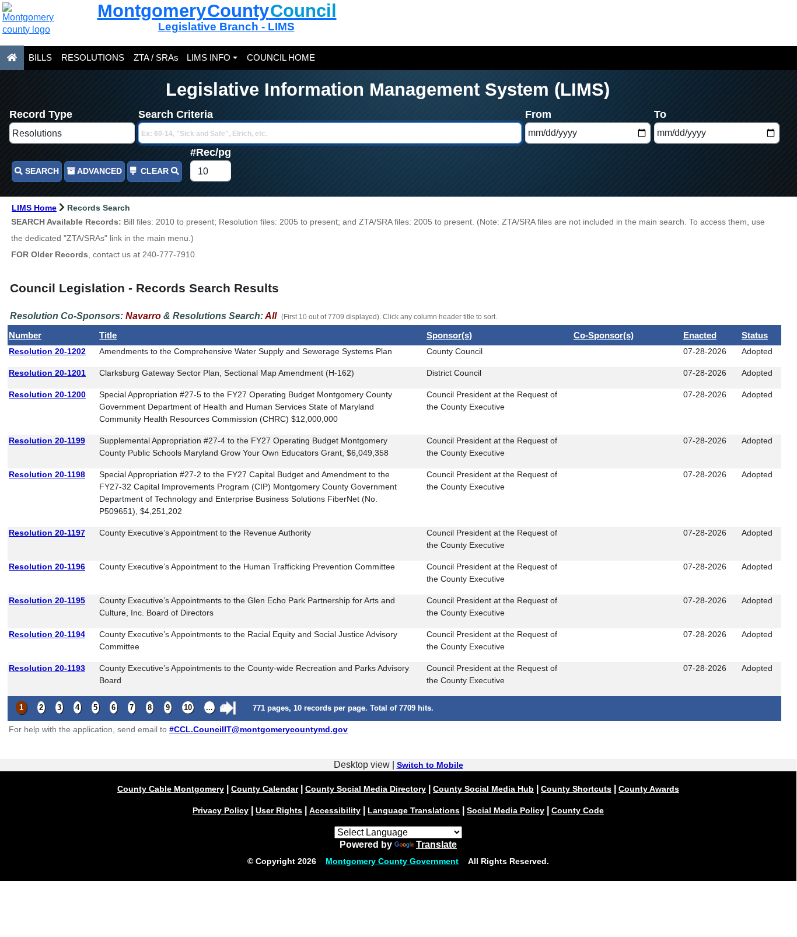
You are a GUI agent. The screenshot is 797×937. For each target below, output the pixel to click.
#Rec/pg (210, 152)
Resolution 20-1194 (47, 634)
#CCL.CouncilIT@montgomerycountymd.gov (258, 729)
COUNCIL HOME (281, 57)
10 (188, 707)
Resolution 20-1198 (47, 474)
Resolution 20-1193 (47, 668)
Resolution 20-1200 (47, 394)
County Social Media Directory (365, 788)
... (209, 707)
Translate (436, 844)
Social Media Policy (505, 810)
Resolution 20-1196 (47, 566)
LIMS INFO (208, 57)
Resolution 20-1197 (47, 532)
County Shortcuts (576, 788)
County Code (577, 810)
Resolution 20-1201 (47, 372)
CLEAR (154, 171)
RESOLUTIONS (92, 57)
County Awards (648, 788)
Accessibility (335, 810)
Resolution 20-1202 (47, 351)
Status (755, 335)
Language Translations (414, 810)
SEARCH (41, 171)
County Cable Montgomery (170, 788)
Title (108, 335)
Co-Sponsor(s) (604, 335)
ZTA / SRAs (156, 57)
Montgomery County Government (392, 861)
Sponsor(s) (449, 335)
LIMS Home (34, 207)
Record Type (40, 114)
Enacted (699, 335)
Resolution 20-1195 (47, 600)
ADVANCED (98, 171)
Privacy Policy (221, 810)
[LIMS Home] (12, 58)
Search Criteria (175, 114)
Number (25, 335)
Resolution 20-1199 (47, 440)
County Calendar (264, 788)
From (538, 114)
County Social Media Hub (483, 788)
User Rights (279, 810)
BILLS (40, 57)
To (660, 114)
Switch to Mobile (430, 765)
